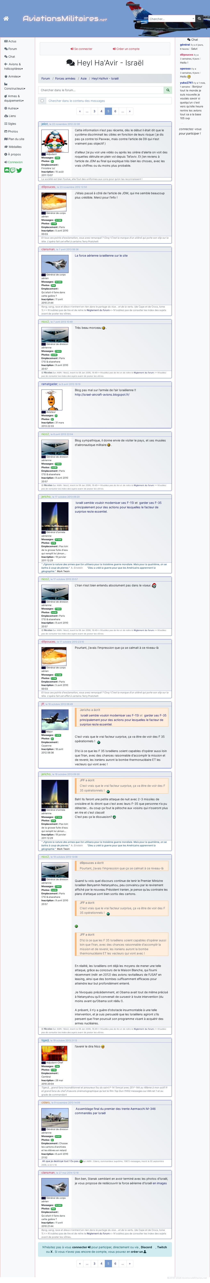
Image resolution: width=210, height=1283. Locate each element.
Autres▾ (12, 108)
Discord (147, 1247)
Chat (11, 56)
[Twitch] (12, 171)
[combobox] (171, 18)
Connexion (15, 162)
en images (160, 1183)
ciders (45, 1102)
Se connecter (82, 49)
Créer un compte (127, 49)
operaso (185, 68)
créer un (137, 1251)
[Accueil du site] (6, 18)
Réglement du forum (98, 310)
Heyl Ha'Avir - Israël (105, 78)
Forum (12, 49)
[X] (19, 171)
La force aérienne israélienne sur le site (101, 255)
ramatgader (49, 384)
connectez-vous (190, 129)
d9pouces (48, 187)
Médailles (15, 146)
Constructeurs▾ (14, 88)
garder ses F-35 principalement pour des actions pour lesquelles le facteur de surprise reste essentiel (118, 507)
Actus (12, 41)
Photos (12, 131)
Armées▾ (14, 76)
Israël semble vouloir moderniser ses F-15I (105, 502)
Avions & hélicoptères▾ (13, 66)
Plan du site (16, 139)
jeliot (44, 124)
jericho (46, 496)
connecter (80, 1247)
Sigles (11, 123)
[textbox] (171, 19)
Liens (12, 116)
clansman (48, 249)
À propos (14, 154)
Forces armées (65, 78)
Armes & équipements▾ (14, 98)
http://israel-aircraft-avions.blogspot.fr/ (102, 394)
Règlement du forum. (144, 373)
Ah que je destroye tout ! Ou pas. (61, 1161)
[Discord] (6, 171)
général (185, 44)
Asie (84, 78)
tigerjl (45, 1040)
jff (42, 704)
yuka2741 (186, 82)
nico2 (45, 321)
